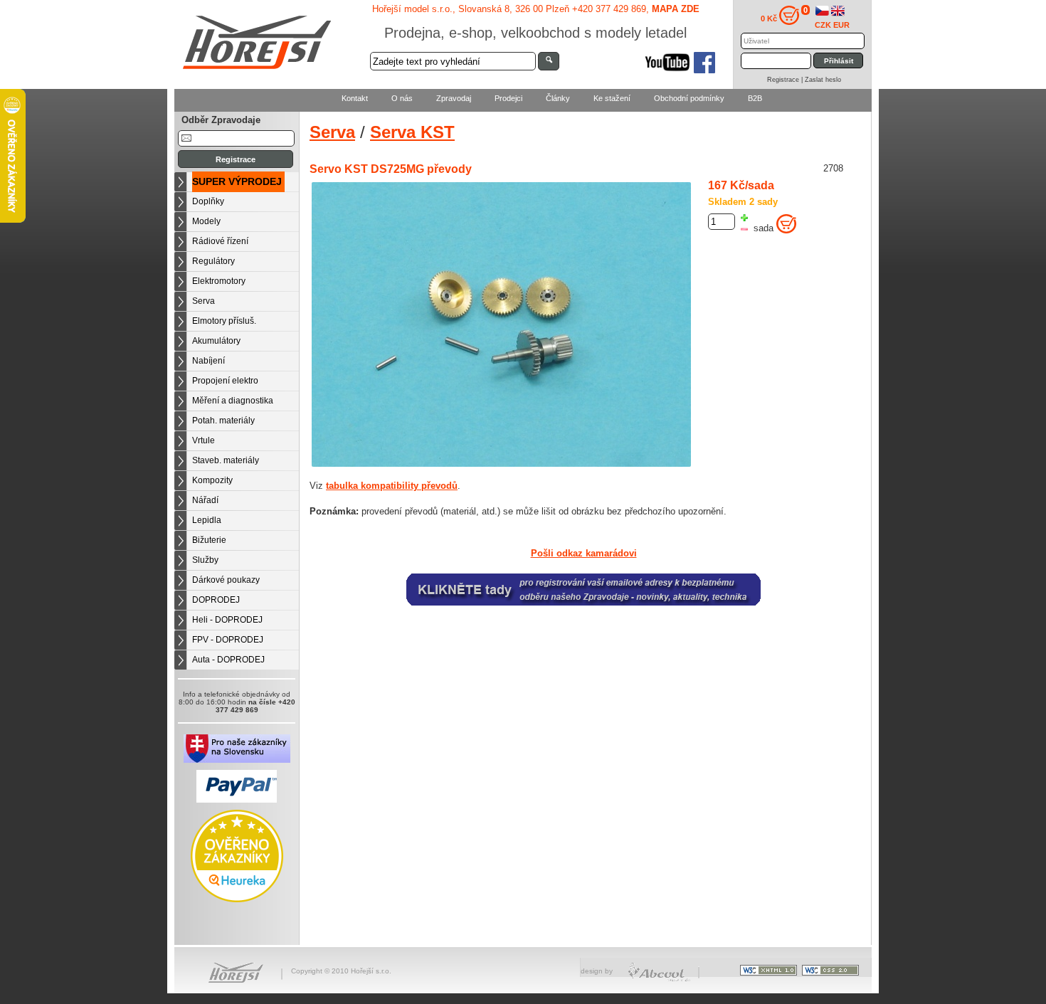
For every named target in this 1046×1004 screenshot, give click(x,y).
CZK (823, 25)
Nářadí (205, 500)
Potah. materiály (223, 421)
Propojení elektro (225, 381)
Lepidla (206, 520)
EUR (841, 25)
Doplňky (208, 201)
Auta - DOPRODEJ (228, 660)
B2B (755, 98)
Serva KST (412, 132)
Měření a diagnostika (232, 401)
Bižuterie (209, 540)
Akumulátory (216, 341)
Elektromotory (218, 281)
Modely (206, 221)
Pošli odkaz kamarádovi (584, 554)
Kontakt (355, 98)
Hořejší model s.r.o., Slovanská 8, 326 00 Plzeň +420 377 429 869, (535, 9)
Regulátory (213, 261)
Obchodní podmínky (689, 98)
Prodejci (508, 98)
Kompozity (212, 480)
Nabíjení (208, 361)
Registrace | (786, 79)
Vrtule (203, 440)
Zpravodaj (453, 98)
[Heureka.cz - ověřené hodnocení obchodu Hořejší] (237, 900)
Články (558, 98)
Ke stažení (611, 98)
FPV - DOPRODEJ (227, 640)
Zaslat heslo (823, 79)
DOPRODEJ (216, 600)
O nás (402, 98)
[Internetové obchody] (660, 979)
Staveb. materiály (225, 460)
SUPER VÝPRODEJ (237, 181)
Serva (203, 301)
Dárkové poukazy (226, 580)
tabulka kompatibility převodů (392, 486)
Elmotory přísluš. (224, 321)
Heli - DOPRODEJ (227, 620)
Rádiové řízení (220, 241)
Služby (205, 560)
